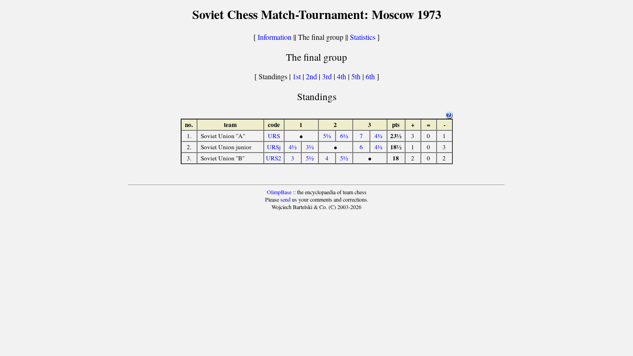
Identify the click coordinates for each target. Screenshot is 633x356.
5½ (327, 136)
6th (371, 76)
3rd (328, 76)
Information (274, 37)
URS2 (273, 158)
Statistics (362, 37)
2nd (312, 76)
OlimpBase (279, 192)
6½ (344, 136)
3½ (310, 147)
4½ (378, 136)
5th (356, 76)
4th (342, 76)
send (285, 199)
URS (274, 136)
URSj (274, 147)
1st (297, 76)
